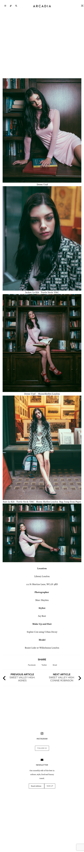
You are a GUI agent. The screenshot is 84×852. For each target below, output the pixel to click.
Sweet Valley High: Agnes (22, 677)
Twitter (44, 665)
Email (55, 665)
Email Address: (36, 786)
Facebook (32, 665)
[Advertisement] (42, 57)
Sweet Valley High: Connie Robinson (61, 677)
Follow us (42, 748)
